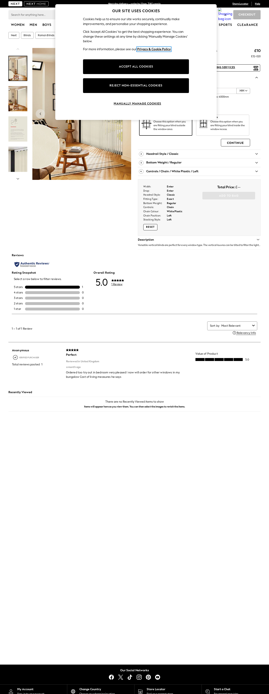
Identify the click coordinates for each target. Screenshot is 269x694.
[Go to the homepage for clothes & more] (15, 3)
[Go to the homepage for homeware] (36, 3)
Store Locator (240, 3)
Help (257, 3)
